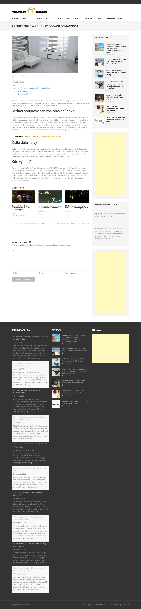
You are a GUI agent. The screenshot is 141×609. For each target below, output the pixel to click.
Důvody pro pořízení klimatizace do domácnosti (30, 444)
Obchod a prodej (63, 18)
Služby (77, 18)
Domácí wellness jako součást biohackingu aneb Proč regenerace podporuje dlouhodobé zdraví (115, 48)
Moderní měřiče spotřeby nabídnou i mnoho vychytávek (76, 207)
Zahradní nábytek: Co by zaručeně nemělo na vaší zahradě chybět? (21, 208)
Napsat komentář (46, 76)
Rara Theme (108, 605)
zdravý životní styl (109, 214)
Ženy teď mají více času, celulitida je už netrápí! (29, 223)
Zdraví (99, 18)
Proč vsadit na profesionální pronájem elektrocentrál (114, 108)
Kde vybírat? (23, 94)
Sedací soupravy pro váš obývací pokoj (34, 88)
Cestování (38, 18)
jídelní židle (27, 151)
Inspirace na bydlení (115, 18)
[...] (39, 358)
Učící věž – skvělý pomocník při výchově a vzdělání (71, 223)
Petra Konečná (30, 76)
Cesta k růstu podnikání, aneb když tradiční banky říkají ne (114, 97)
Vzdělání (88, 18)
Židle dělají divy (24, 91)
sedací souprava (46, 118)
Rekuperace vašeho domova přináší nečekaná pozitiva (50, 207)
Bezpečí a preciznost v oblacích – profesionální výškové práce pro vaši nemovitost (114, 85)
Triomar (26, 605)
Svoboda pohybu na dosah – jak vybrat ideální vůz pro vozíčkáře (115, 61)
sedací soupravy (40, 168)
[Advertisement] (110, 164)
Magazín (15, 18)
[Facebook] (128, 2)
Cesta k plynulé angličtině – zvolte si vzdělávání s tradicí (115, 120)
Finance (49, 18)
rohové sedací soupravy (34, 125)
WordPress (125, 605)
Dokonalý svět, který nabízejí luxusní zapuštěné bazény (115, 73)
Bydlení (26, 18)
